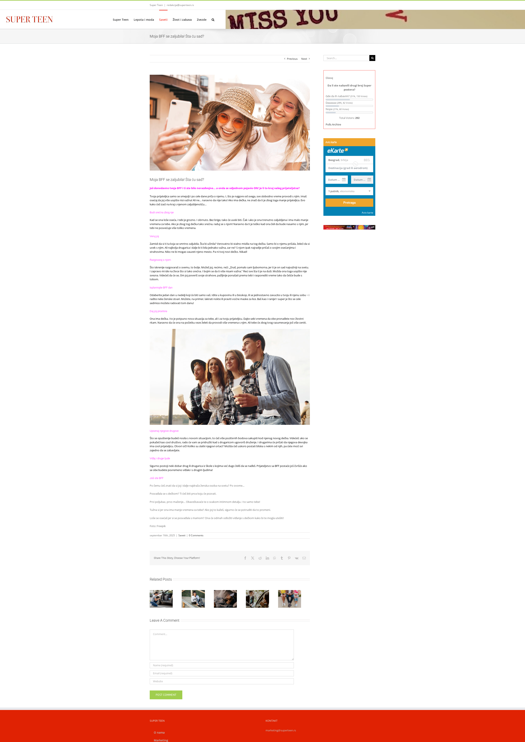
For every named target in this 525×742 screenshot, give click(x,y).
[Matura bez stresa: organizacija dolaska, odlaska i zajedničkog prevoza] (263, 599)
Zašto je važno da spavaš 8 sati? (225, 592)
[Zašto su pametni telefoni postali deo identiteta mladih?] (297, 599)
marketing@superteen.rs (281, 732)
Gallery (234, 592)
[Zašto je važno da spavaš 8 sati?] (229, 599)
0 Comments (196, 535)
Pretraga (349, 202)
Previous (292, 59)
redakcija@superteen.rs (180, 5)
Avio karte (367, 212)
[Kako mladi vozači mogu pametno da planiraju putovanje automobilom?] (162, 599)
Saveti (181, 535)
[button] (213, 19)
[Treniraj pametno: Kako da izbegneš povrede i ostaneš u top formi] (196, 599)
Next (304, 59)
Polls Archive (333, 124)
